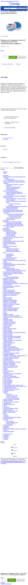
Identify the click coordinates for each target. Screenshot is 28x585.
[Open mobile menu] (2, 8)
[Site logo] (14, 5)
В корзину (11, 580)
